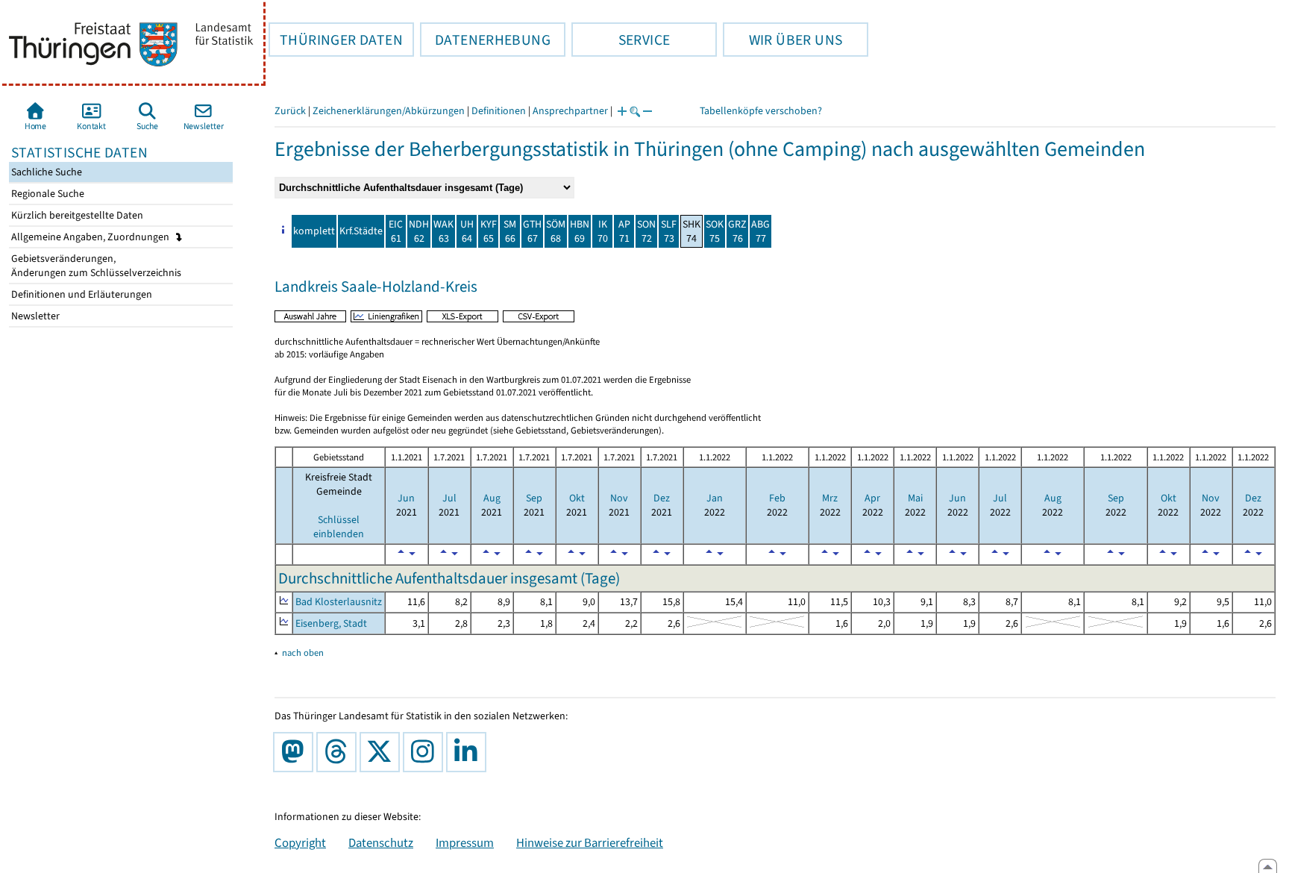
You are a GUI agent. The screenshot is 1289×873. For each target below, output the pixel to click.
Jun (406, 498)
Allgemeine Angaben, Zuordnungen (91, 237)
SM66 (510, 231)
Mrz (830, 498)
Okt (577, 498)
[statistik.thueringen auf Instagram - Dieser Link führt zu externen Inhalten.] (426, 752)
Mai (915, 498)
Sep (534, 498)
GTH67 (532, 231)
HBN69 (579, 231)
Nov (619, 498)
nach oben (303, 652)
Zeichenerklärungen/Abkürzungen (389, 111)
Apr (872, 498)
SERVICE (620, 39)
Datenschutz (380, 842)
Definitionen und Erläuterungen (80, 294)
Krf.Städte (361, 231)
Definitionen (498, 111)
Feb (777, 498)
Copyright (300, 842)
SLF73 (669, 231)
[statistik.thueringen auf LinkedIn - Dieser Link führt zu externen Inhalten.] (469, 752)
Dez (661, 498)
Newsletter (34, 316)
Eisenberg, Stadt (331, 623)
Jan (714, 498)
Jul (449, 498)
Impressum (465, 842)
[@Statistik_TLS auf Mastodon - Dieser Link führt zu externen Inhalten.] (296, 752)
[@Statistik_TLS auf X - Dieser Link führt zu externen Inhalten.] (382, 752)
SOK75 (715, 231)
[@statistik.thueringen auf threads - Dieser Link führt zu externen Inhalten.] (339, 752)
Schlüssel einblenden (338, 527)
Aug (492, 498)
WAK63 (443, 231)
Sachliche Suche (45, 172)
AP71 (624, 231)
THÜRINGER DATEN (336, 39)
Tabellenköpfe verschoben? (761, 111)
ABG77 (760, 231)
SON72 (646, 231)
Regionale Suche (46, 194)
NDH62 (419, 231)
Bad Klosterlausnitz (338, 602)
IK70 (603, 231)
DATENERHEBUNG (485, 39)
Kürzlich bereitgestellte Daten (76, 215)
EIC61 (396, 231)
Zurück (290, 111)
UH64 (467, 231)
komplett (314, 231)
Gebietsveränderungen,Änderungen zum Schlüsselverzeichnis (95, 265)
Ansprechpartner (570, 111)
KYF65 (488, 231)
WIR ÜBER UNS (782, 39)
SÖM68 (555, 231)
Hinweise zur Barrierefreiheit (589, 842)
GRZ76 (737, 231)
